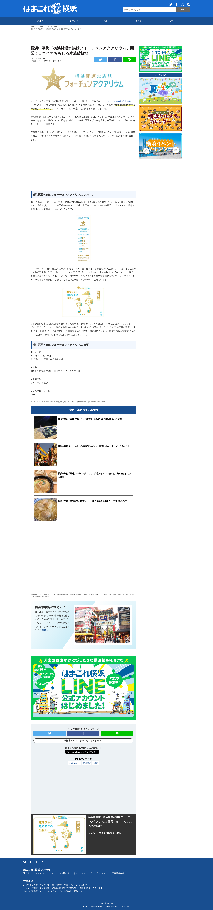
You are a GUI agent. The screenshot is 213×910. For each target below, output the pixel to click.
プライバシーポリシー (49, 873)
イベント (139, 21)
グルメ (106, 21)
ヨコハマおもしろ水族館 (119, 101)
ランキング (73, 21)
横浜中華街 (87, 763)
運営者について (30, 873)
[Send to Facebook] (115, 59)
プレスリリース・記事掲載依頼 (110, 873)
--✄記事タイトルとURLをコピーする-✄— (47, 61)
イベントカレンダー (84, 873)
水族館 (95, 763)
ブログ (40, 21)
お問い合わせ (67, 873)
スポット (173, 21)
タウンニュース (74, 763)
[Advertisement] (106, 37)
